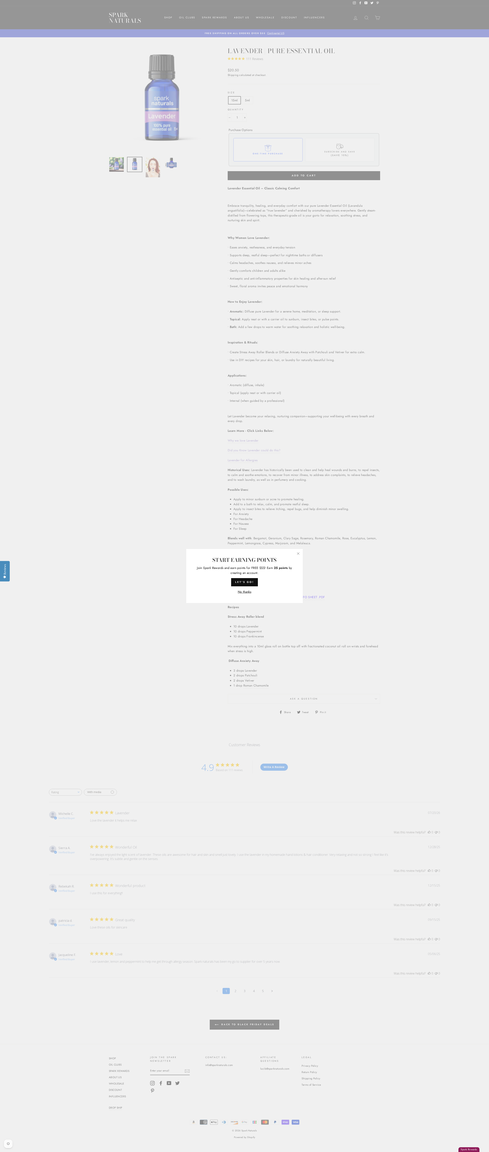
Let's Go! (244, 582)
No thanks (244, 592)
